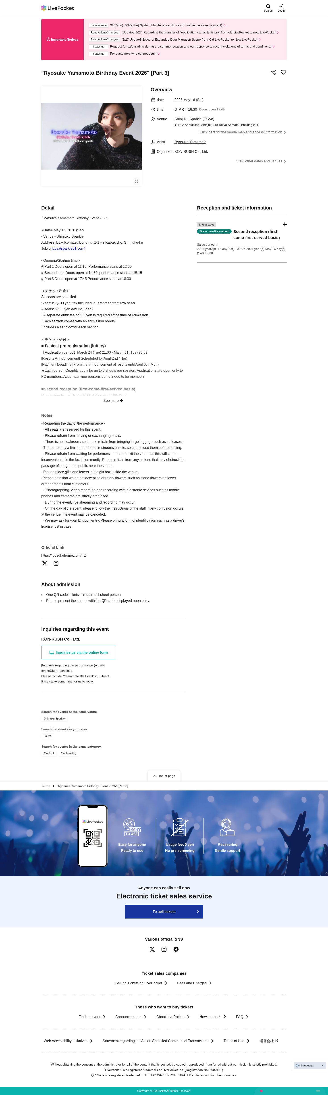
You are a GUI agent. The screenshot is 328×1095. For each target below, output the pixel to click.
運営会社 (266, 1041)
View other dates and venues (259, 161)
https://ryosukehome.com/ (61, 555)
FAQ (239, 1017)
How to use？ (210, 1017)
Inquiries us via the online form (82, 652)
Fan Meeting (68, 753)
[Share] (273, 72)
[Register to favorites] (283, 72)
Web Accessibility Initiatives (65, 1041)
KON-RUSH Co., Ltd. (191, 151)
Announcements (128, 1017)
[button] (242, 238)
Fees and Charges (192, 983)
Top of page (166, 776)
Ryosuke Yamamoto (190, 142)
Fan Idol (49, 753)
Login (281, 10)
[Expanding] (91, 136)
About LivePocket (170, 1017)
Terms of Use (234, 1041)
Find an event (89, 1017)
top (48, 786)
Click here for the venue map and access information (240, 132)
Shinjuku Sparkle (54, 718)
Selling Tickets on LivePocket (138, 983)
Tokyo (47, 736)
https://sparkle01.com (67, 248)
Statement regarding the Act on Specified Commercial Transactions (155, 1041)
